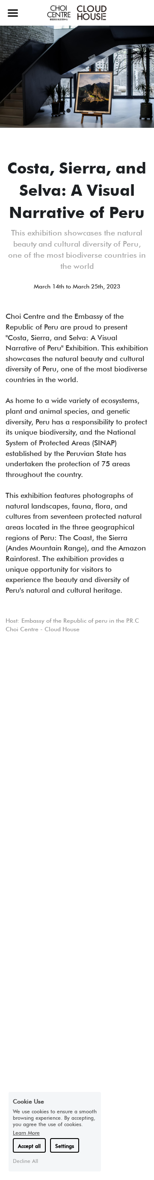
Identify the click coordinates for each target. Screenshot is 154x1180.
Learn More (26, 1132)
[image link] (77, 12)
